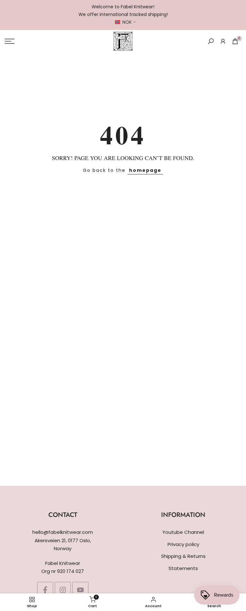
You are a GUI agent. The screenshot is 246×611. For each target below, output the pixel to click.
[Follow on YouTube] (80, 590)
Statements (183, 568)
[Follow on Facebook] (45, 590)
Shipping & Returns (183, 556)
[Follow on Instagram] (63, 590)
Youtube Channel (183, 532)
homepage (145, 170)
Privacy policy (183, 544)
